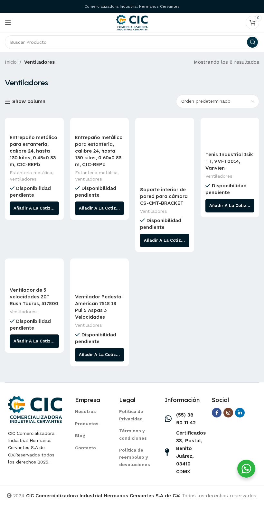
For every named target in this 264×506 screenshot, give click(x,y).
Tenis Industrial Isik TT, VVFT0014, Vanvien (229, 161)
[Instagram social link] (228, 412)
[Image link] (35, 409)
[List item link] (89, 411)
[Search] (252, 42)
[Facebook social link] (217, 412)
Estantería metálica (31, 172)
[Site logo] (132, 22)
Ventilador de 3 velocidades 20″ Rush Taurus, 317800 (34, 296)
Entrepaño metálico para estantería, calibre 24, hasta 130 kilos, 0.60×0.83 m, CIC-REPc (99, 150)
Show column (28, 102)
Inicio (11, 62)
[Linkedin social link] (240, 412)
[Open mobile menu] (8, 22)
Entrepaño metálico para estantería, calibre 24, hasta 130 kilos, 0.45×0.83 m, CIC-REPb (33, 150)
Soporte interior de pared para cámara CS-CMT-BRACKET (164, 196)
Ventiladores (23, 179)
